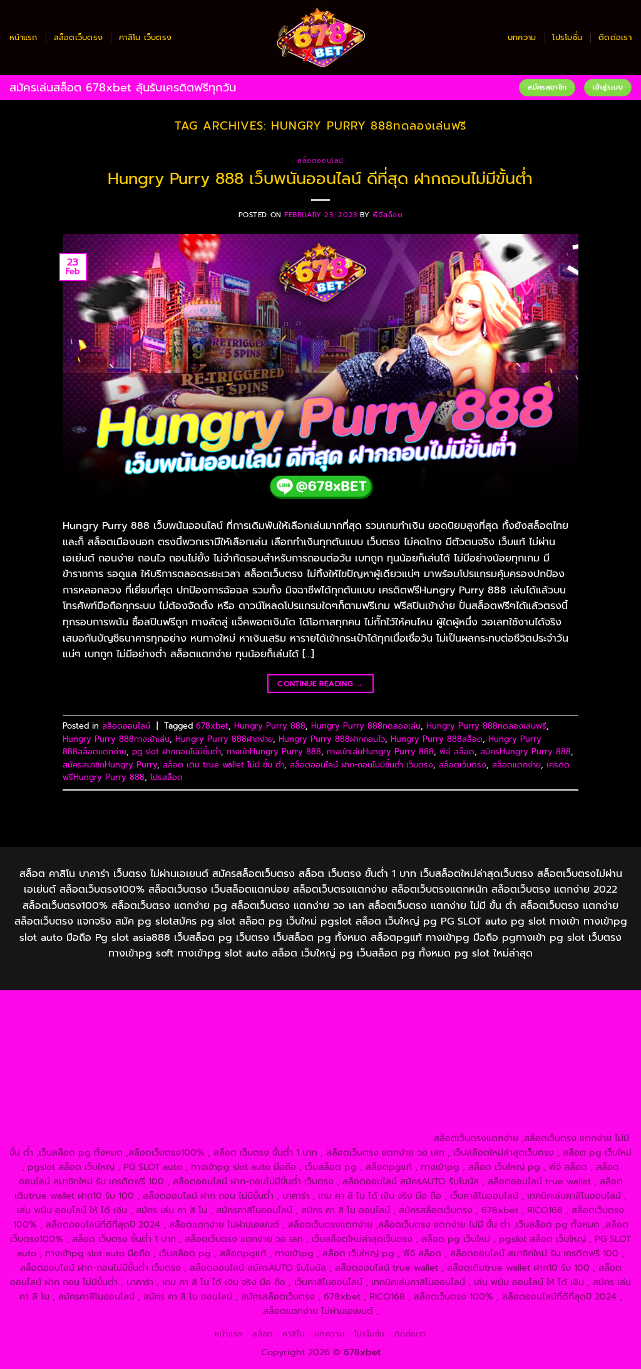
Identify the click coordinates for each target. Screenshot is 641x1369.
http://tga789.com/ (397, 1036)
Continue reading (320, 683)
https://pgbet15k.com (396, 1022)
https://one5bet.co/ (162, 1066)
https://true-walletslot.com (534, 1080)
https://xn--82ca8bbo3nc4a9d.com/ (337, 1109)
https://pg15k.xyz (156, 1022)
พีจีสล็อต (387, 215)
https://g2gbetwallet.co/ (473, 1109)
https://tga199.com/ (252, 1066)
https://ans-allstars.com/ (364, 1052)
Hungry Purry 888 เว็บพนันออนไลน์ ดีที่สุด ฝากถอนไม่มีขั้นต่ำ (320, 179)
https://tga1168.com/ (221, 1036)
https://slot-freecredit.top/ (372, 1138)
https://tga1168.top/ (574, 1036)
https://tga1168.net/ (485, 1036)
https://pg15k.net (308, 1022)
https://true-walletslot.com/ (250, 1138)
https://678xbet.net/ (176, 1052)
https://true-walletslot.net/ (130, 1138)
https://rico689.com (320, 1008)
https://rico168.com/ (552, 1052)
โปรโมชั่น (567, 37)
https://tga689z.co (146, 1008)
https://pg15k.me (79, 1022)
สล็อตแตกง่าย (516, 765)
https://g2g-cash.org (413, 1008)
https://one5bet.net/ (70, 1066)
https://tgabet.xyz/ (310, 1036)
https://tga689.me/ (79, 1124)
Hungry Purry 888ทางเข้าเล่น (116, 739)
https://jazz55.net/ (89, 1080)
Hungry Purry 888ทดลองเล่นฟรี (486, 726)
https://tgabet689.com (173, 1124)
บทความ (522, 37)
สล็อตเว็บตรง (78, 37)
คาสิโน (293, 1334)
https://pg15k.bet (590, 1008)
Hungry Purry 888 (269, 726)
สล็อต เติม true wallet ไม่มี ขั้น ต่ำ (223, 765)
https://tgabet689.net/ (277, 1124)
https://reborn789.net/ (349, 1066)
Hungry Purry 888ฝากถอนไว (332, 739)
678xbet (212, 726)
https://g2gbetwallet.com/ (83, 1109)
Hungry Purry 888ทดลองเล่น (366, 726)
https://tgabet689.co (376, 1124)
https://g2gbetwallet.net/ (199, 1109)
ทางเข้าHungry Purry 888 (274, 751)
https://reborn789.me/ (566, 1066)
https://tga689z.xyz (232, 1008)
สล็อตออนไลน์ (320, 160)
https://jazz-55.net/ (348, 1095)
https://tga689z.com (57, 1008)
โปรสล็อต (166, 777)
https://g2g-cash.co (505, 1008)
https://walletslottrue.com (188, 1080)
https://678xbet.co (266, 1052)
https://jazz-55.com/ (259, 1095)
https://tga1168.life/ (86, 1052)
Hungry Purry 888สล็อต (437, 739)
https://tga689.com (572, 1109)
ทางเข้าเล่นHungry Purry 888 (380, 751)
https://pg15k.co (232, 1022)
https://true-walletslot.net (458, 1066)
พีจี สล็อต (456, 751)
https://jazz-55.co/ (172, 1095)
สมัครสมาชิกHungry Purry (110, 765)
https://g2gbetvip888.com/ (533, 1095)
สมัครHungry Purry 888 (525, 751)
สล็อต (262, 1334)
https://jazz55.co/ (431, 1095)
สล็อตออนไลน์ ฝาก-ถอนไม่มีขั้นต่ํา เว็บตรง (361, 765)
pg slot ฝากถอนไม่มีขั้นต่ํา (176, 751)
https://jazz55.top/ (88, 1095)
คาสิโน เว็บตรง (145, 37)
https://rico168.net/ (462, 1052)
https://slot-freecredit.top (417, 1080)
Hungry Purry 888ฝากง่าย (224, 739)
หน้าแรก (23, 37)
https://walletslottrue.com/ (482, 1124)
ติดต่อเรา (615, 37)
